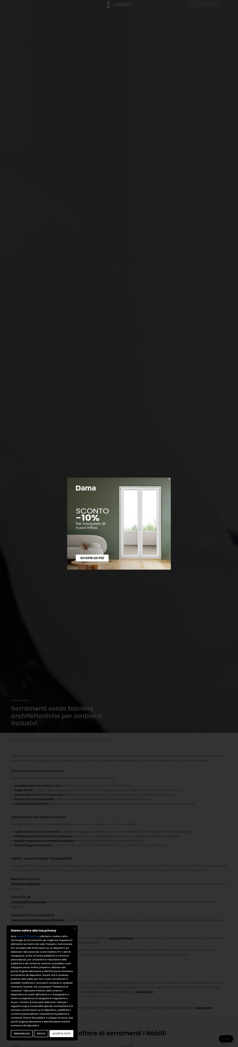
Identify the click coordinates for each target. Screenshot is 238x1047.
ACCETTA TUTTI (61, 1033)
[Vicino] (74, 928)
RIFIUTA (41, 1033)
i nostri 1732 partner (28, 936)
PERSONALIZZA (22, 1033)
